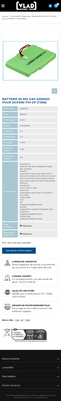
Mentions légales (37, 395)
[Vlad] (26, 6)
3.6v (17, 320)
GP (22, 320)
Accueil (5, 16)
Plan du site (50, 395)
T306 (27, 320)
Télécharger (27, 226)
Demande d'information (19, 250)
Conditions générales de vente (18, 395)
